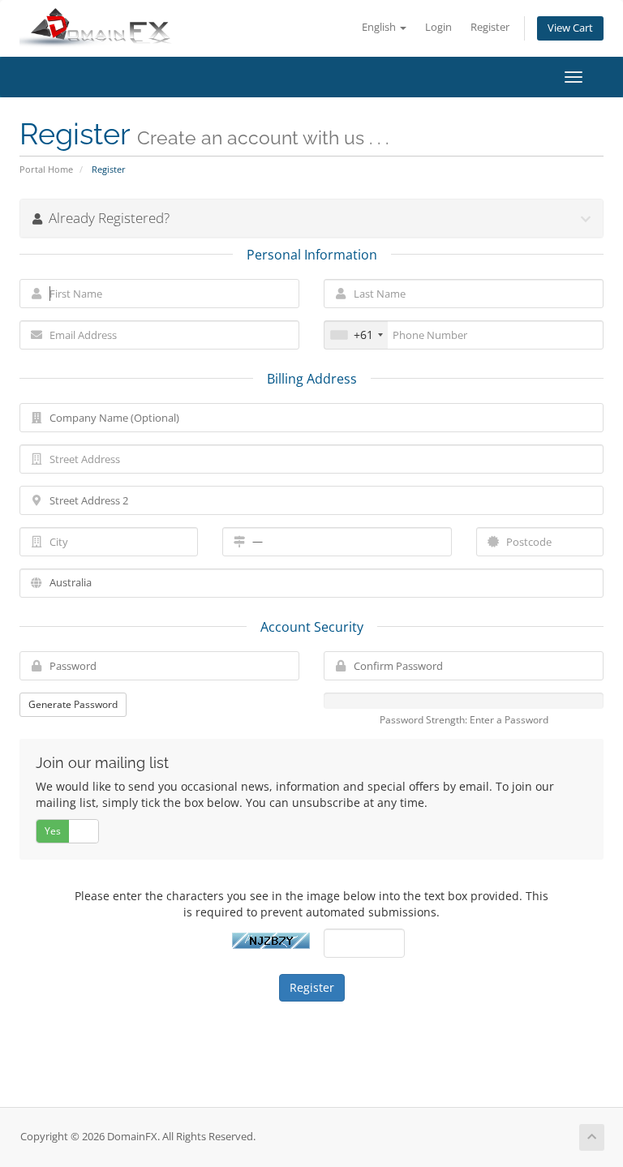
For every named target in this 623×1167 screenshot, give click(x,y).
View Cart (570, 28)
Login (438, 27)
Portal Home (46, 169)
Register (489, 27)
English (380, 27)
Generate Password (73, 704)
